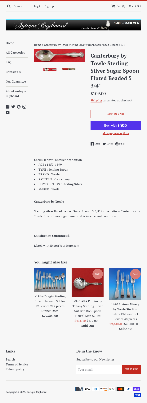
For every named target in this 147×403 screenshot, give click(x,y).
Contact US (13, 72)
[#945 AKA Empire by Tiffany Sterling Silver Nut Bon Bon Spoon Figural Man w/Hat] (88, 282)
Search (10, 359)
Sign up (49, 6)
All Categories (15, 52)
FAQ (8, 62)
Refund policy (15, 369)
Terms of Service (17, 364)
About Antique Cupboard (16, 93)
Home (10, 43)
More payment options (116, 133)
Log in (37, 6)
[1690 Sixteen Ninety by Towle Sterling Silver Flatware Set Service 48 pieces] (125, 284)
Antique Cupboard (36, 392)
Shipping (96, 100)
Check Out (135, 6)
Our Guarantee (16, 81)
